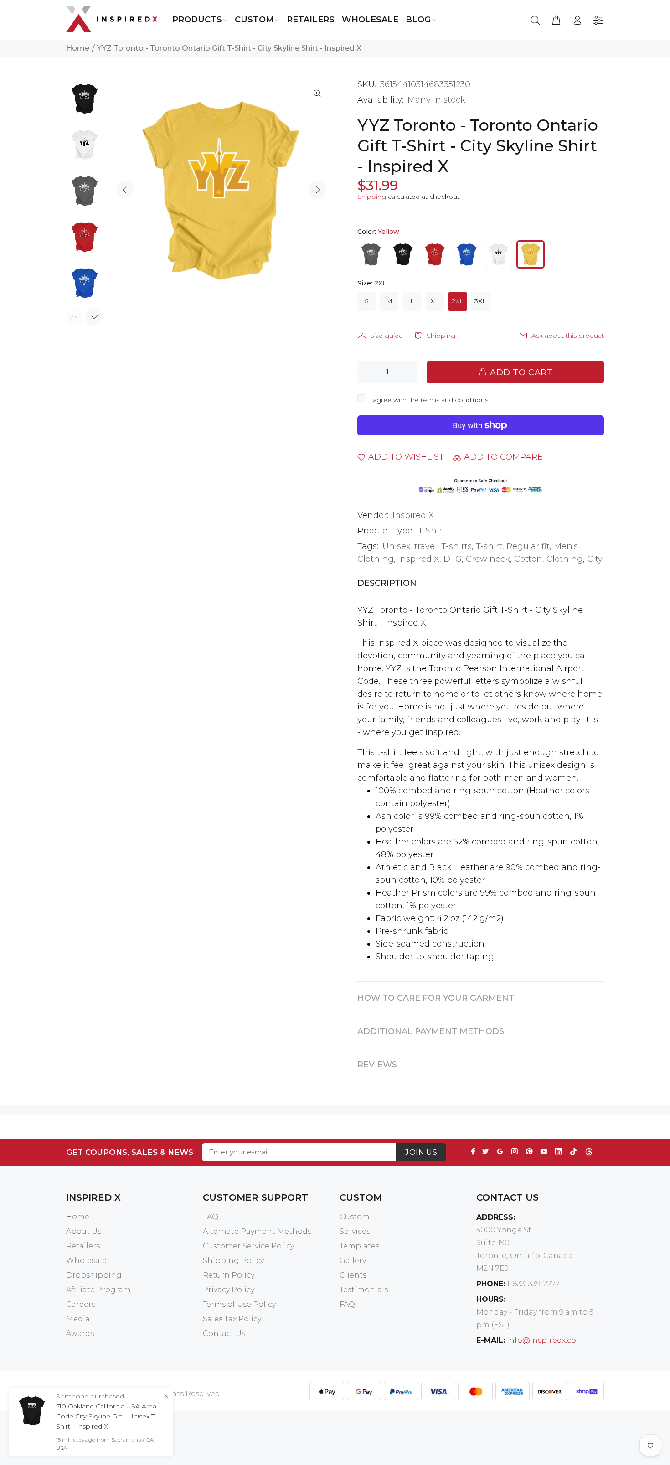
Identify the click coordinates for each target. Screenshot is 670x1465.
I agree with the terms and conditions (428, 400)
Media (78, 1319)
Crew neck (488, 559)
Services (355, 1231)
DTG (452, 559)
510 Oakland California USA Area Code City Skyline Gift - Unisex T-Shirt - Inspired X (106, 1416)
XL (435, 301)
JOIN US (421, 1152)
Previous (125, 189)
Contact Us (224, 1333)
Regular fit (528, 546)
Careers (80, 1304)
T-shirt (489, 546)
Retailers (83, 1246)
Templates (359, 1246)
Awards (80, 1333)
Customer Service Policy (248, 1246)
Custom (355, 1216)
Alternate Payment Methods (257, 1231)
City (595, 559)
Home (77, 48)
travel (425, 546)
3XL (480, 301)
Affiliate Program (98, 1289)
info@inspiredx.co (541, 1340)
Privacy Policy (228, 1289)
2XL (458, 301)
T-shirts (456, 546)
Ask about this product (567, 335)
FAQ (210, 1216)
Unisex (396, 546)
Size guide (386, 335)
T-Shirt (431, 531)
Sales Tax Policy (232, 1319)
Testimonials (364, 1289)
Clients (353, 1275)
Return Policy (228, 1275)
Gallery (353, 1260)
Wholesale (86, 1260)
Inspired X (413, 515)
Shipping (371, 196)
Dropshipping (94, 1275)
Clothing (564, 559)
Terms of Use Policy (239, 1304)
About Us (83, 1231)
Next (317, 189)
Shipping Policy (233, 1260)
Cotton (528, 559)
